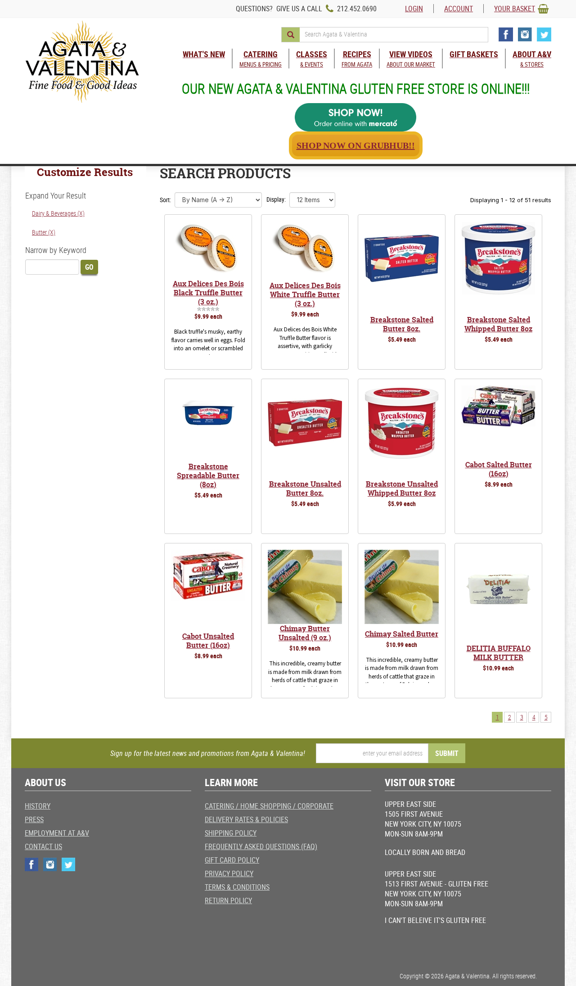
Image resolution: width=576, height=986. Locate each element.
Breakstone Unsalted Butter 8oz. (305, 488)
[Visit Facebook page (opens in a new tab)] (506, 34)
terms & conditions (237, 887)
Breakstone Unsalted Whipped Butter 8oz (402, 488)
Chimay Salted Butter (401, 634)
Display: (276, 199)
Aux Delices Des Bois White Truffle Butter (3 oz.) (305, 294)
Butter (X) (43, 232)
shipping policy (230, 833)
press (34, 819)
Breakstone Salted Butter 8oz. (401, 324)
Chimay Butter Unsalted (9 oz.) (305, 633)
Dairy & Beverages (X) (58, 213)
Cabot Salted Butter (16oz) (498, 469)
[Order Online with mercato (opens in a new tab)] (355, 117)
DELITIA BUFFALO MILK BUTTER (499, 652)
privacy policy (229, 873)
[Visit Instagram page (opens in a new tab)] (525, 34)
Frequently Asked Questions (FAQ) (261, 846)
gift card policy (232, 860)
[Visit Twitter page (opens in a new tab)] (544, 34)
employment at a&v (57, 833)
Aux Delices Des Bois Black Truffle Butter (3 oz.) (208, 293)
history (37, 806)
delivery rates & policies (246, 819)
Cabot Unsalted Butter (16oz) (208, 640)
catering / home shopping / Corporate (269, 806)
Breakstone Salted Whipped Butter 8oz (498, 324)
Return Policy (228, 900)
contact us (43, 846)
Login (414, 9)
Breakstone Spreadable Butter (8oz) (208, 475)
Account (458, 9)
